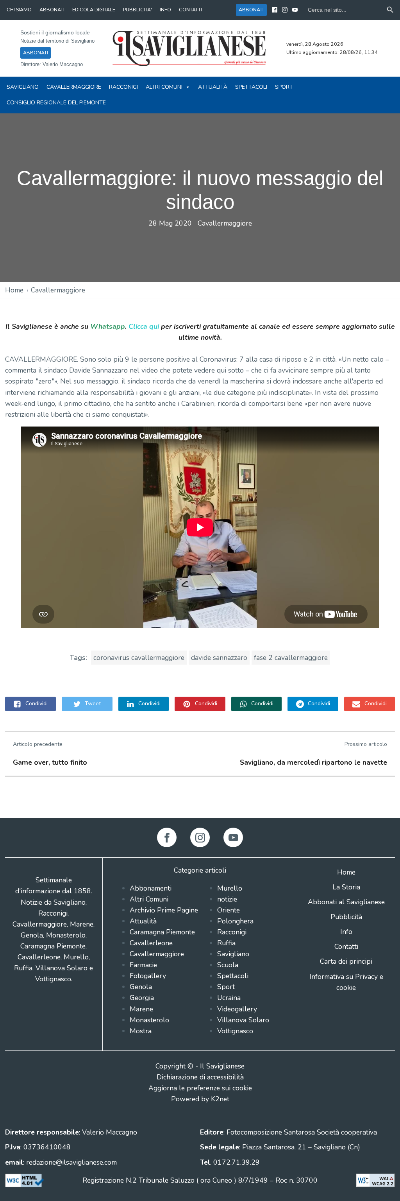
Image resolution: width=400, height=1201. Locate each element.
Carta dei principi (346, 961)
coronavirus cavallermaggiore (138, 657)
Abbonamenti (150, 888)
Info (346, 931)
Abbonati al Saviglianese (346, 902)
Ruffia (226, 943)
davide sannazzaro (219, 657)
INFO (165, 9)
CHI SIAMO (19, 9)
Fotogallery (148, 976)
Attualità (212, 87)
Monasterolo (149, 1020)
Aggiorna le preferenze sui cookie (200, 1088)
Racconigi (123, 87)
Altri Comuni (164, 87)
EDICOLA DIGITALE (93, 9)
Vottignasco (235, 1031)
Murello (229, 888)
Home (14, 290)
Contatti (346, 946)
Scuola (227, 965)
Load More (200, 799)
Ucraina (229, 997)
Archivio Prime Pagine (164, 910)
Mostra (141, 1031)
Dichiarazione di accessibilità (200, 1077)
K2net (220, 1099)
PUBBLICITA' (137, 9)
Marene (141, 1009)
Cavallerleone (151, 943)
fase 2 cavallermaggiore (291, 657)
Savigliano (23, 87)
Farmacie (143, 965)
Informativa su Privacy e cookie (346, 982)
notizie (227, 899)
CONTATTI (190, 9)
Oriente (228, 910)
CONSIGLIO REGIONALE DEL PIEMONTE (56, 102)
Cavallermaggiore (73, 87)
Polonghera (235, 921)
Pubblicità (346, 916)
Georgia (142, 997)
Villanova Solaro (243, 1020)
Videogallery (237, 1009)
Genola (141, 986)
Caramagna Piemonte (162, 932)
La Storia (346, 887)
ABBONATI (51, 9)
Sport (284, 87)
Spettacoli (251, 87)
